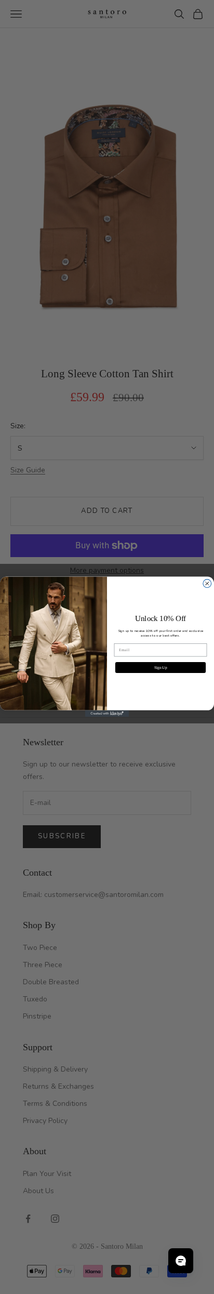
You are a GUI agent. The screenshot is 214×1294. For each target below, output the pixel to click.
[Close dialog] (207, 583)
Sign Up (160, 667)
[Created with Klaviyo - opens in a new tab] (107, 713)
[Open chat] (180, 1260)
